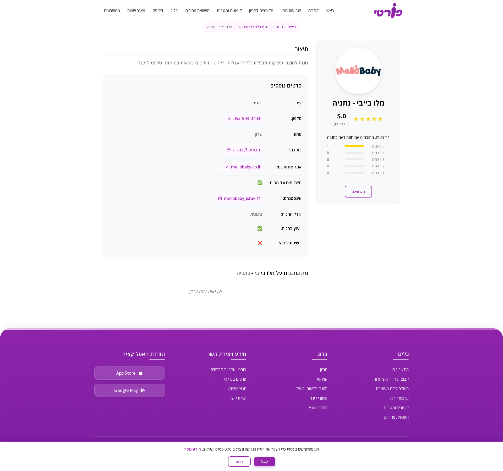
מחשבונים (112, 10)
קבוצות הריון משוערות (391, 379)
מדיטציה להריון (261, 10)
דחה (239, 461)
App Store (125, 373)
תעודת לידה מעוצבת (392, 388)
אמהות (322, 379)
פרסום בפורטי (235, 379)
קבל (264, 461)
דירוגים (157, 10)
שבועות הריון (291, 10)
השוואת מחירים (197, 10)
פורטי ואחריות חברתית (228, 369)
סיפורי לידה (318, 398)
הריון (323, 369)
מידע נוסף (192, 449)
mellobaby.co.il (245, 167)
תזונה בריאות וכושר (311, 388)
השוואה (358, 191)
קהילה (313, 10)
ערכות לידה (399, 398)
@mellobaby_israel (242, 198)
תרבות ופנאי (317, 407)
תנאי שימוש (237, 388)
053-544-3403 (246, 118)
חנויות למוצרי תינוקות (252, 26)
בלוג (174, 10)
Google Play (126, 390)
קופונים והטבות (229, 10)
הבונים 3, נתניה (246, 150)
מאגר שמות (136, 10)
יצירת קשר (237, 398)
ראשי (330, 10)
